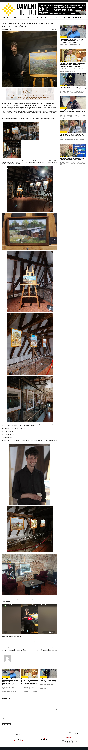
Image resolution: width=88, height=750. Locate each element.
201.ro (47, 749)
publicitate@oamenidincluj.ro (18, 740)
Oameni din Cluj (6, 676)
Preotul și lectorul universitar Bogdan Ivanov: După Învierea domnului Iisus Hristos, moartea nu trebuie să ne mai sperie (29, 682)
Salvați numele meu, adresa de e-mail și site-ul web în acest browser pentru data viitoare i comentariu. (22, 721)
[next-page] (5, 693)
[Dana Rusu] (3, 29)
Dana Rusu (7, 29)
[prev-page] (3, 693)
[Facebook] (44, 737)
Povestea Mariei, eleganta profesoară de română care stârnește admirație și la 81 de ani (72, 135)
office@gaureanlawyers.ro (70, 737)
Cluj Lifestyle (7, 20)
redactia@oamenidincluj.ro (18, 735)
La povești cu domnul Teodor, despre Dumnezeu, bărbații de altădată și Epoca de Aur (72, 111)
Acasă (3, 20)
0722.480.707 (18, 737)
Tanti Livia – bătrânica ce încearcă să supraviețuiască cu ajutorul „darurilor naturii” (48, 680)
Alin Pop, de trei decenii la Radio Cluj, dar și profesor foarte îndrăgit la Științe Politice (72, 158)
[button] (84, 17)
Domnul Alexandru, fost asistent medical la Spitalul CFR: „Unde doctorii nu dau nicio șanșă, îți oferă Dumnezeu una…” (10, 682)
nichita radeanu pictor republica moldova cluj (13, 636)
